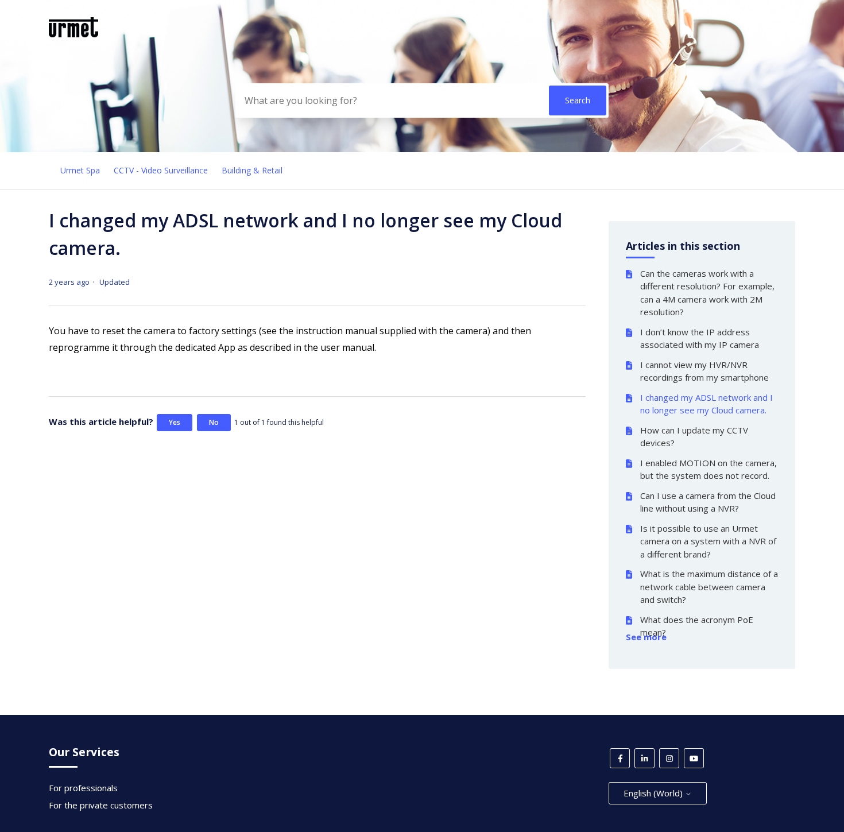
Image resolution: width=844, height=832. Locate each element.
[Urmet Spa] (73, 34)
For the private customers (101, 805)
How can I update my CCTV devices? (694, 436)
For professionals (83, 788)
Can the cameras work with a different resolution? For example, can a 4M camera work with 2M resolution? (707, 293)
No (214, 422)
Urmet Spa (80, 170)
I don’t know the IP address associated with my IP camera (699, 338)
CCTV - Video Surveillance (161, 170)
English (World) (654, 793)
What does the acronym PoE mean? (696, 626)
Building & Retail (252, 170)
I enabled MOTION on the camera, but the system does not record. (708, 469)
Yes (174, 422)
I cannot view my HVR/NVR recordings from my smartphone (704, 371)
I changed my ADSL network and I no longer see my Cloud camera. (706, 404)
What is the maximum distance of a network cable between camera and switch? (709, 586)
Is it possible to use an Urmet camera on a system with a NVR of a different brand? (708, 541)
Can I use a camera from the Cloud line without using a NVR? (708, 502)
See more (646, 637)
